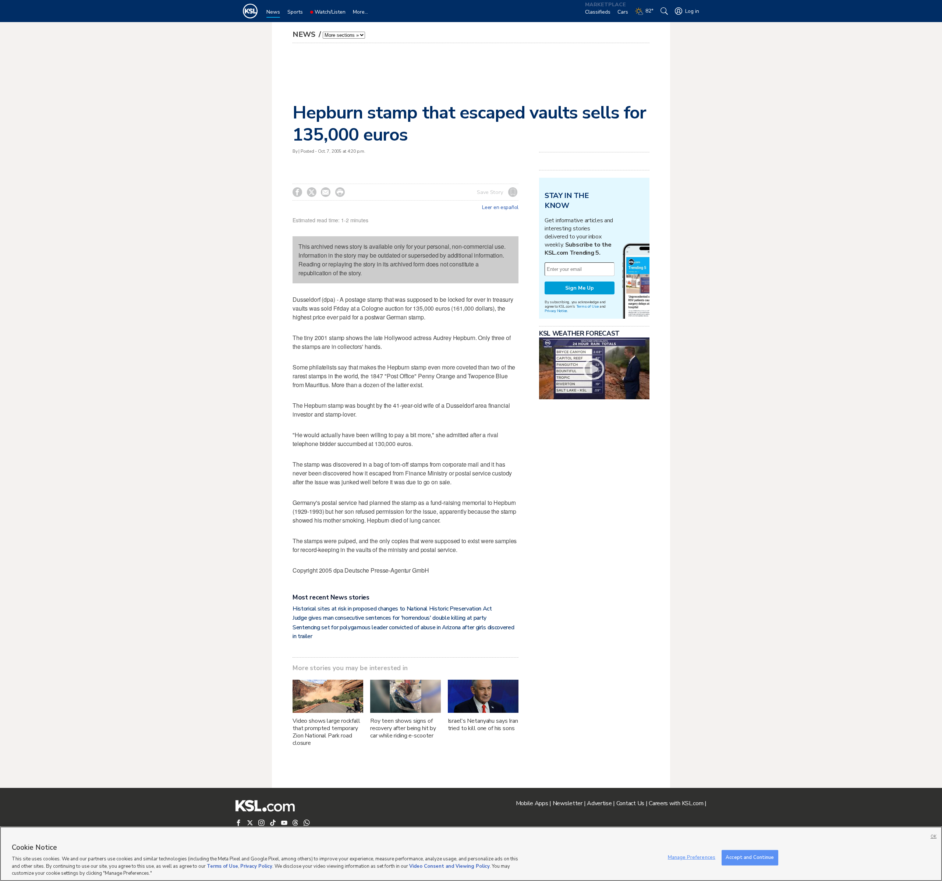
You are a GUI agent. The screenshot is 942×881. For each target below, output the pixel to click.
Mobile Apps (532, 803)
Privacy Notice (556, 310)
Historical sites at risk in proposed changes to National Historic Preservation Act (392, 609)
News (305, 34)
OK (933, 836)
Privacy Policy (256, 866)
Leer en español (500, 207)
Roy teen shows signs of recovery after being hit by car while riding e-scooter (403, 728)
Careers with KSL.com (676, 803)
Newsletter (567, 803)
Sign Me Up (579, 287)
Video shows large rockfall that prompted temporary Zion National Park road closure (326, 732)
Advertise (599, 803)
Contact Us (630, 803)
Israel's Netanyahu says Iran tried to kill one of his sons (483, 724)
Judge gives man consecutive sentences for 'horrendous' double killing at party (389, 618)
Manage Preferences (691, 857)
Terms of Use (587, 306)
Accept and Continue (750, 857)
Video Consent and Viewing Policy (449, 866)
